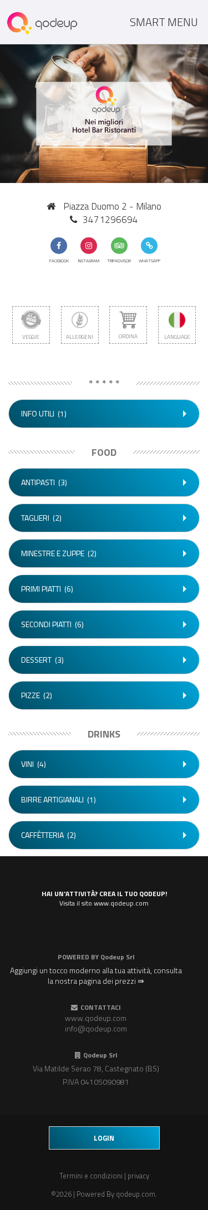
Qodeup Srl (117, 957)
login (104, 1137)
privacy (138, 1175)
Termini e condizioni (91, 1175)
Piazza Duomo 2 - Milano (112, 206)
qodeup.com (135, 1193)
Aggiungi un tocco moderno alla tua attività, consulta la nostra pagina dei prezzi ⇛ (96, 975)
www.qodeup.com (95, 1018)
